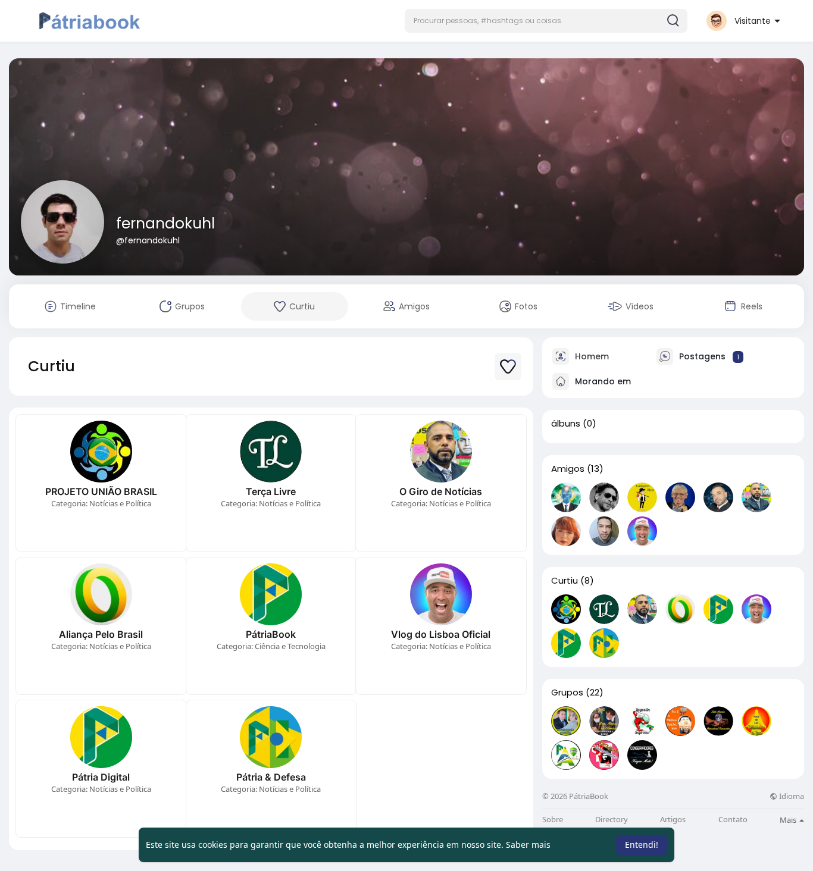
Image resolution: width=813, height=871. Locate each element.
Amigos (567, 469)
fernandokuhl (165, 223)
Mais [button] (789, 819)
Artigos (673, 819)
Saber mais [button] (528, 844)
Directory (611, 819)
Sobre (552, 819)
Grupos (567, 692)
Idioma (790, 796)
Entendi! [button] (641, 844)
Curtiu (564, 580)
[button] (546, 21)
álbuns (565, 423)
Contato (733, 819)
